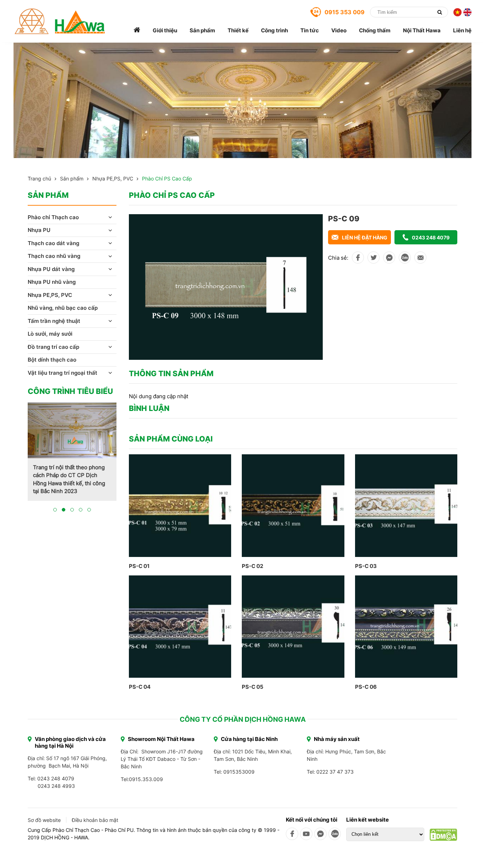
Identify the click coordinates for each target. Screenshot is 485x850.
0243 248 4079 (430, 237)
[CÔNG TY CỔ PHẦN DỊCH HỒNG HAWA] (59, 21)
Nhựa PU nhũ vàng (52, 281)
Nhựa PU (39, 230)
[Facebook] (292, 834)
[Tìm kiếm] (439, 12)
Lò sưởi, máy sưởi (50, 333)
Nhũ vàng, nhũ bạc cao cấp (63, 307)
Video (339, 30)
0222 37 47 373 (335, 772)
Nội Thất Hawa (422, 30)
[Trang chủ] (136, 30)
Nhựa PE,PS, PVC (112, 178)
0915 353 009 (345, 12)
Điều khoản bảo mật (95, 820)
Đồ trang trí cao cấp (53, 346)
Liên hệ (462, 30)
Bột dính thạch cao (52, 359)
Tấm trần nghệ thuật (54, 321)
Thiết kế (238, 30)
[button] (55, 509)
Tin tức (309, 30)
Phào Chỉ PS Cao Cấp (167, 178)
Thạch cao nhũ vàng (54, 256)
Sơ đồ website (44, 820)
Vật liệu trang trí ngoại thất (62, 372)
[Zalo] (334, 834)
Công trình (274, 30)
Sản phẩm (202, 30)
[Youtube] (306, 834)
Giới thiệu (165, 30)
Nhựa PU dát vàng (51, 269)
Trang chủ (39, 178)
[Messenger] (320, 834)
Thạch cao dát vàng (53, 243)
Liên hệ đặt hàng (364, 237)
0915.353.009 (146, 779)
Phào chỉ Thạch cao (53, 217)
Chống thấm (375, 30)
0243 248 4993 (56, 786)
